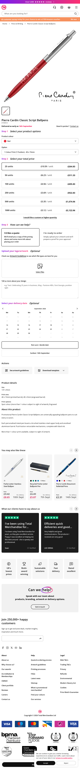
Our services (36, 699)
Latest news (35, 678)
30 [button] (29, 333)
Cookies (63, 687)
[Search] (75, 13)
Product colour (7, 136)
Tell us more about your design (14, 281)
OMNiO (5, 681)
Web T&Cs (64, 660)
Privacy (63, 669)
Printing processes (38, 669)
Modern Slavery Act (68, 683)
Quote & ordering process (41, 660)
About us (5, 660)
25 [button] (51, 329)
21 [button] (7, 329)
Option (4, 147)
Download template (51, 370)
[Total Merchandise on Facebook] (3, 647)
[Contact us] (54, 7)
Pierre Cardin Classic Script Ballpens (41, 24)
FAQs (33, 674)
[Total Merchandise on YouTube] (16, 647)
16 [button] (29, 325)
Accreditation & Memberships (8, 675)
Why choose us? (8, 664)
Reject (66, 763)
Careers (5, 695)
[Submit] (40, 638)
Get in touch (40, 607)
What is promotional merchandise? (39, 688)
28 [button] (7, 333)
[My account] (62, 7)
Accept (45, 763)
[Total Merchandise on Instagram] (7, 647)
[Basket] (69, 7)
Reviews (5, 690)
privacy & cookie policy (64, 758)
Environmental (66, 678)
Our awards (6, 669)
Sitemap (34, 683)
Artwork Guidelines (18, 256)
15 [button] (18, 325)
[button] (40, 13)
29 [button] (18, 333)
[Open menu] (76, 7)
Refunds (63, 674)
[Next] (76, 450)
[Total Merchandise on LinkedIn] (20, 647)
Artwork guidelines (38, 664)
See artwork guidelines (19, 370)
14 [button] (7, 325)
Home (4, 24)
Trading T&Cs (65, 664)
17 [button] (40, 325)
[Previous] (71, 450)
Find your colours (38, 695)
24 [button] (40, 329)
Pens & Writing (17, 24)
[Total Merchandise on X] (12, 648)
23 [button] (29, 329)
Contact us (74, 126)
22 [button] (18, 329)
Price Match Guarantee (69, 692)
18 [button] (51, 325)
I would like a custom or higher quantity (40, 217)
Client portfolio (7, 685)
